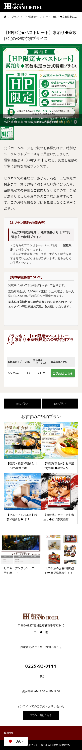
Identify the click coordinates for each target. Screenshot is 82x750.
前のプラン (22, 403)
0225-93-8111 (41, 666)
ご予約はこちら (63, 373)
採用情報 (9, 732)
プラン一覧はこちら (41, 715)
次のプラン (60, 403)
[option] (41, 85)
